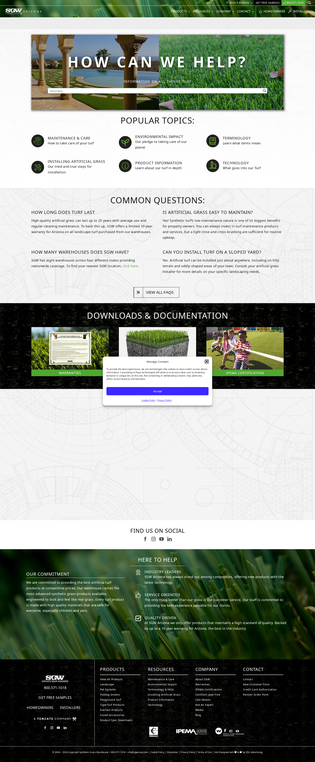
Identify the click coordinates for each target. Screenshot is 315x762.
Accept (157, 391)
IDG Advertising (254, 752)
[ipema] (191, 728)
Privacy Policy (164, 400)
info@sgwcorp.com (138, 752)
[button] (207, 361)
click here (130, 266)
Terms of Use (205, 752)
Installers (70, 707)
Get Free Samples (55, 697)
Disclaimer (172, 752)
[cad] (153, 728)
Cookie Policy (148, 400)
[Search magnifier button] (264, 90)
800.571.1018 (55, 687)
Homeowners (40, 707)
